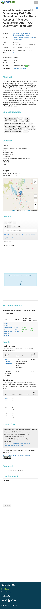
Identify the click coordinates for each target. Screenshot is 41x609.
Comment (6, 480)
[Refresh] (8, 234)
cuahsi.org (7, 592)
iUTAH (25, 131)
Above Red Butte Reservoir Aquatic (15, 123)
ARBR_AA (8, 121)
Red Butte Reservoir (11, 118)
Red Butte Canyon (10, 126)
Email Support (5, 589)
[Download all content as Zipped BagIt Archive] (22, 234)
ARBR (15, 121)
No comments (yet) (20, 68)
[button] (20, 193)
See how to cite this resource (21, 53)
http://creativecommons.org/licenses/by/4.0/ (16, 455)
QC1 (21, 118)
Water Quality (31, 129)
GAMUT (27, 118)
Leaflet (14, 210)
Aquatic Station (24, 121)
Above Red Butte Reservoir (13, 131)
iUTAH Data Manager (17, 329)
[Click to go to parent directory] (14, 222)
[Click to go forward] (10, 222)
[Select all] (5, 234)
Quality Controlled (23, 126)
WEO (30, 123)
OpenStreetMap (27, 210)
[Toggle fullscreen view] (35, 200)
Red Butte (21, 129)
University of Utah (10, 129)
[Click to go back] (5, 222)
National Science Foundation (8, 361)
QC (32, 126)
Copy (35, 429)
